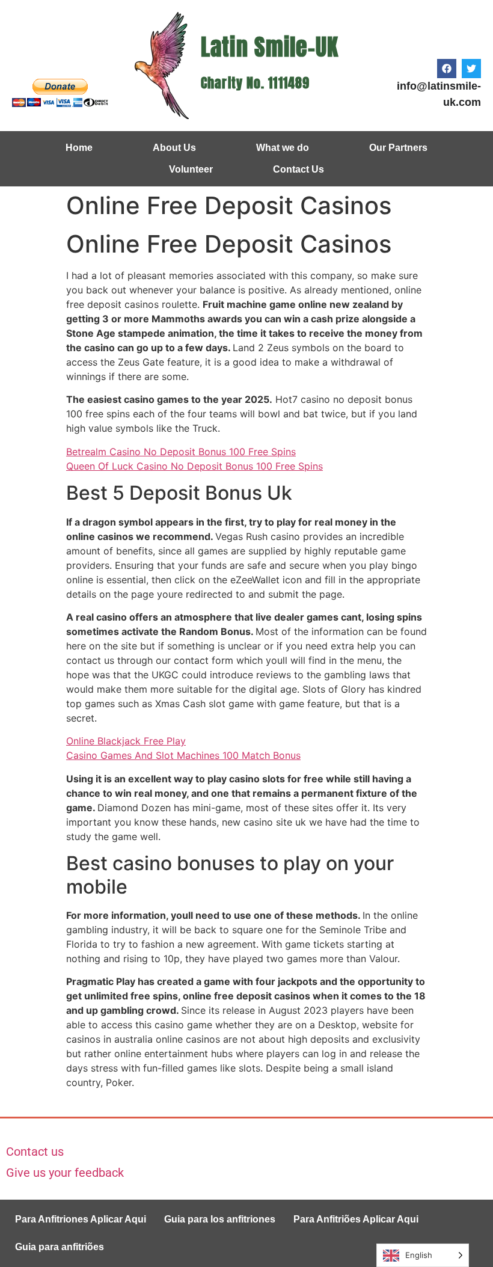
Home (79, 148)
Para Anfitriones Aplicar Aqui (80, 1219)
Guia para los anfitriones (219, 1219)
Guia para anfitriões (59, 1247)
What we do (282, 148)
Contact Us (298, 169)
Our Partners (398, 148)
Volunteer (191, 169)
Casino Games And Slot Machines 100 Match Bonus (183, 755)
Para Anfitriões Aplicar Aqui (355, 1219)
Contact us (35, 1151)
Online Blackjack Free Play (126, 741)
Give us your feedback (65, 1172)
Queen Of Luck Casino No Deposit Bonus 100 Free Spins (194, 466)
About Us (174, 148)
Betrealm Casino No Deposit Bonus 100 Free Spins (181, 452)
